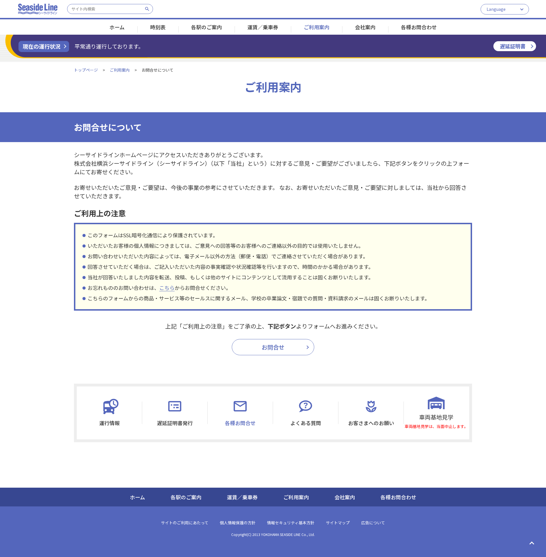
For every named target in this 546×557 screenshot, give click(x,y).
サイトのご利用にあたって (184, 522)
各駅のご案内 (186, 497)
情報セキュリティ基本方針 (291, 522)
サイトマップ (338, 522)
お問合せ (273, 347)
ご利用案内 (316, 27)
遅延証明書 (513, 46)
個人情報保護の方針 (238, 522)
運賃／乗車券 (242, 497)
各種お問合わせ (419, 27)
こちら (167, 287)
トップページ (86, 70)
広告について (373, 522)
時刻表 (158, 27)
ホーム (117, 27)
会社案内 (344, 497)
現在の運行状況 (42, 46)
